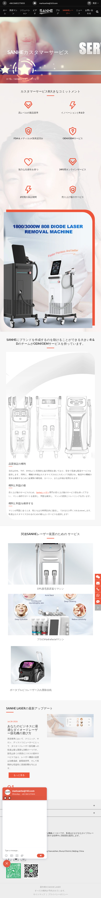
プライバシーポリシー (58, 894)
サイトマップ (39, 894)
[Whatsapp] (98, 595)
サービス (35, 79)
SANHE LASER (54, 887)
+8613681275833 (17, 3)
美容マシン (13, 805)
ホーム (9, 79)
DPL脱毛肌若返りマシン (50, 588)
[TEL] (98, 589)
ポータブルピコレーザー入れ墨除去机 (31, 689)
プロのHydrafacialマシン (50, 639)
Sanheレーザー (42, 492)
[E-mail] (98, 583)
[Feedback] (98, 601)
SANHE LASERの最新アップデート (29, 708)
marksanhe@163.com (48, 3)
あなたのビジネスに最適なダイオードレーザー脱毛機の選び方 (22, 729)
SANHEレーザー (21, 79)
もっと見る (19, 775)
